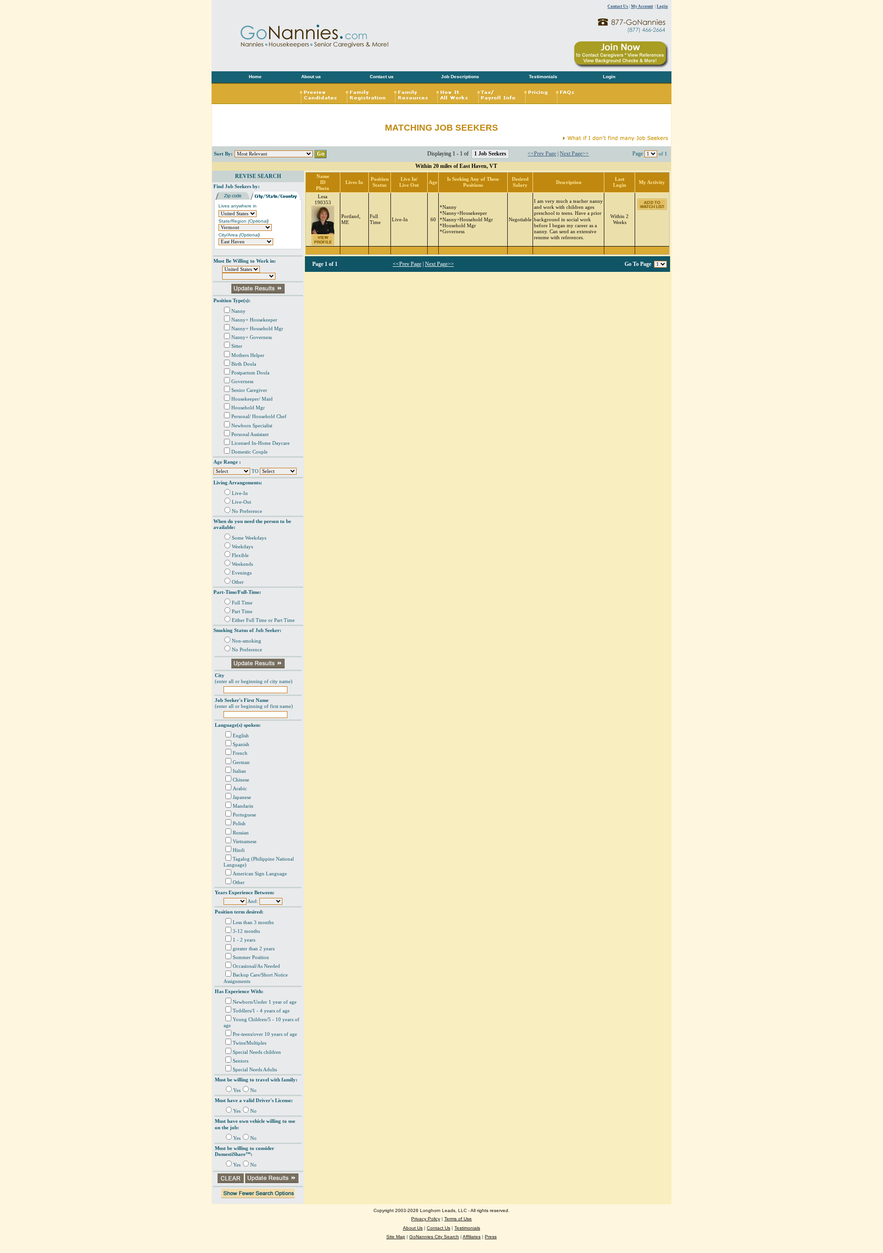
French (240, 753)
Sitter (236, 346)
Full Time (242, 602)
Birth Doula (243, 364)
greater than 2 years (254, 948)
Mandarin (243, 806)
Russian (241, 832)
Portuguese (244, 814)
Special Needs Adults (255, 1069)
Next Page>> (574, 153)
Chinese (241, 779)
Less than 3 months (253, 922)
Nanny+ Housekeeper (254, 319)
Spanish (241, 744)
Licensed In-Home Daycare (260, 443)
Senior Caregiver (249, 390)
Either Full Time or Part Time (263, 620)
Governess (242, 381)
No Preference (247, 511)
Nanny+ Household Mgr (257, 328)
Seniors (240, 1060)
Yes (237, 1090)
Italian (239, 771)
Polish (239, 823)
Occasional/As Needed (256, 966)
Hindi (239, 850)
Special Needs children (257, 1052)
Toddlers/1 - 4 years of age (261, 1010)
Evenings (242, 572)
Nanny (238, 311)
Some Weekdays (249, 537)
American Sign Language (260, 873)
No (253, 1090)
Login (662, 6)
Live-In (240, 493)
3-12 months (246, 931)
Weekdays (242, 546)
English (241, 735)
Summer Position (251, 957)
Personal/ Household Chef (259, 416)
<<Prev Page (542, 153)
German (241, 762)
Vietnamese (245, 841)
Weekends (242, 564)
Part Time (242, 611)
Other (238, 582)
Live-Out (241, 502)
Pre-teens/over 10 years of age (265, 1034)
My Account (642, 6)
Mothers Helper (247, 355)
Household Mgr (248, 407)
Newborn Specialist (251, 425)
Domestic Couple (249, 451)
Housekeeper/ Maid (252, 399)
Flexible (240, 555)
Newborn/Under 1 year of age (265, 1002)
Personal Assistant (250, 434)
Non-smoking (246, 641)
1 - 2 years (244, 940)
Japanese (242, 797)
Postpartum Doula (250, 372)
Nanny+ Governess (251, 337)
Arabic (240, 788)
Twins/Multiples (249, 1043)
